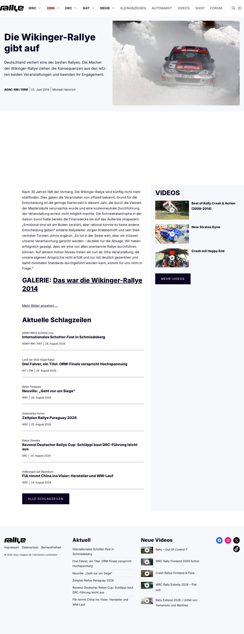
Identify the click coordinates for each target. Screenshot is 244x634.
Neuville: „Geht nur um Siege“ (48, 391)
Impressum (11, 547)
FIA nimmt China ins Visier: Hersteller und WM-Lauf (67, 476)
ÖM (31, 370)
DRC (68, 8)
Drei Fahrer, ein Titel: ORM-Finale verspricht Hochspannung (74, 364)
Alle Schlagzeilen (45, 499)
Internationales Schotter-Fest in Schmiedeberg (63, 337)
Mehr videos (173, 279)
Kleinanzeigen (133, 8)
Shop (200, 8)
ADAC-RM (11, 89)
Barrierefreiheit (51, 547)
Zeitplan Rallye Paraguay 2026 (49, 418)
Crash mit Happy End (207, 251)
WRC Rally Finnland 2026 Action (177, 561)
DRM (50, 8)
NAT (86, 8)
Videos (184, 8)
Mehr (105, 8)
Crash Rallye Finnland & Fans (175, 573)
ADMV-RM (28, 343)
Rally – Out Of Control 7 (171, 549)
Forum (216, 8)
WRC (32, 8)
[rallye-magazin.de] (12, 8)
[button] (235, 8)
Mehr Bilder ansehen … (40, 306)
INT (24, 370)
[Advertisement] (122, 148)
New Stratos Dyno (205, 227)
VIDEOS (167, 193)
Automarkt (162, 8)
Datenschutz (30, 547)
